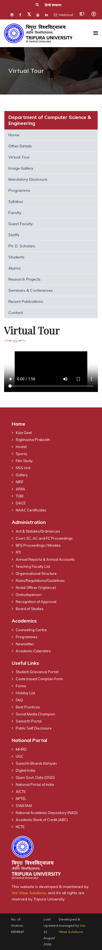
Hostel (21, 447)
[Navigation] (95, 33)
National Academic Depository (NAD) (47, 812)
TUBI (19, 496)
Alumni (14, 268)
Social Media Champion (35, 714)
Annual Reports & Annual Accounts (45, 559)
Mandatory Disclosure (27, 179)
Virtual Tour (19, 157)
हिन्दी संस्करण (53, 5)
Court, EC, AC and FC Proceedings (44, 538)
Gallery (22, 475)
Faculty (14, 212)
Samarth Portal (29, 721)
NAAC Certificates (31, 510)
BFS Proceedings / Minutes (38, 545)
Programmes (27, 637)
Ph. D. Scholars (21, 246)
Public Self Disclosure (34, 728)
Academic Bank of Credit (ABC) (42, 820)
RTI (18, 552)
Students (16, 257)
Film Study (24, 461)
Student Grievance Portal (37, 672)
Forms (21, 686)
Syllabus (15, 201)
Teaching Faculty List (33, 566)
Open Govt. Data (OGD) (35, 777)
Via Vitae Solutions (29, 892)
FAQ (19, 700)
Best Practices (28, 707)
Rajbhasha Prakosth (33, 439)
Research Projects (24, 279)
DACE (21, 503)
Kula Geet (24, 432)
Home (13, 134)
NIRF (19, 482)
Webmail (65, 15)
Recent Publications (25, 301)
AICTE (21, 791)
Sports (21, 454)
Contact (15, 312)
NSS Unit (23, 468)
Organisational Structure (36, 573)
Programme (19, 190)
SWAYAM (24, 805)
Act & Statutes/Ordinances (38, 531)
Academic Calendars (33, 651)
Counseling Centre (31, 630)
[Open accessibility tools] (93, 14)
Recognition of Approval (36, 601)
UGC (19, 756)
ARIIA (20, 489)
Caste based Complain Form (39, 679)
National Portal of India (35, 784)
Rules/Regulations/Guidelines (40, 580)
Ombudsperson (29, 594)
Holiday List (25, 693)
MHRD (21, 749)
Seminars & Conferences (30, 290)
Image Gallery (20, 168)
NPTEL (21, 798)
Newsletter (25, 644)
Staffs (13, 234)
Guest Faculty (20, 223)
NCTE (20, 827)
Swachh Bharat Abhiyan (36, 763)
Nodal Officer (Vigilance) (36, 587)
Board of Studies (30, 609)
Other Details (20, 146)
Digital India (25, 770)
